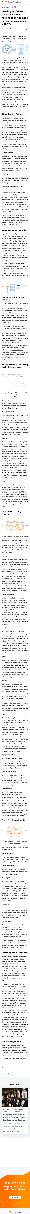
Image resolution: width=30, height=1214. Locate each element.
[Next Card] (15, 1111)
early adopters (12, 139)
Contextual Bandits (13, 79)
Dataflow (12, 458)
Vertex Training (19, 463)
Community (6, 1073)
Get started (15, 1197)
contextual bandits (17, 350)
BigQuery (13, 449)
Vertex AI (23, 268)
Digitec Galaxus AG (7, 118)
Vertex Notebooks (7, 415)
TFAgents (11, 264)
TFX (13, 271)
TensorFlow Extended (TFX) (10, 95)
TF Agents (18, 92)
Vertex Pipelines (8, 444)
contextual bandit (7, 266)
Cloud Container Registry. (15, 434)
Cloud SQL (12, 477)
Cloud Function (6, 501)
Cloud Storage (12, 456)
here (18, 993)
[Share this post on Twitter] (26, 29)
